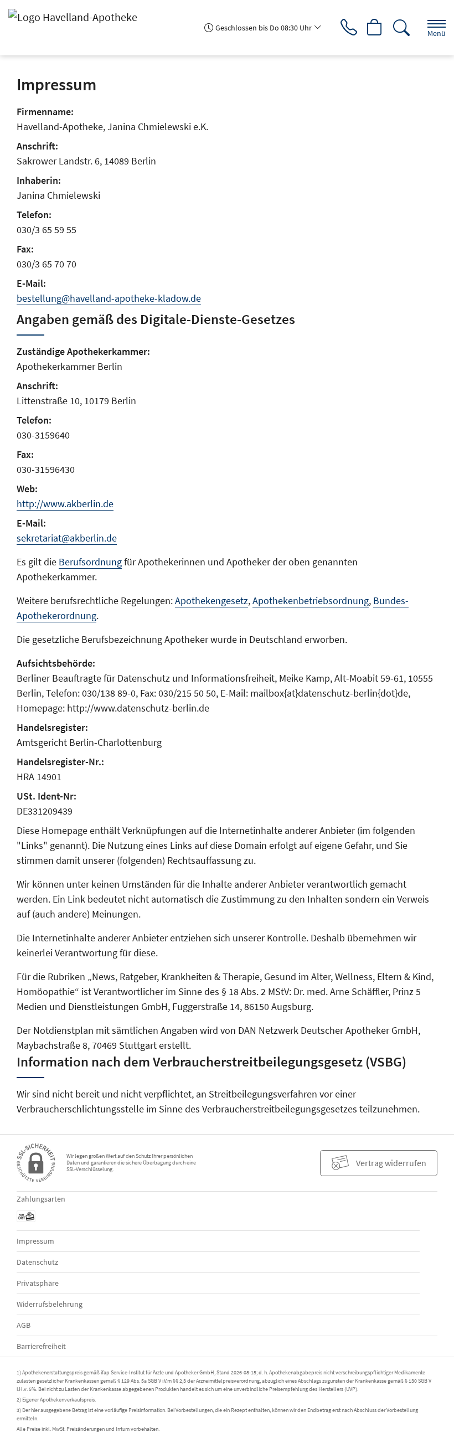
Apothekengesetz (211, 600)
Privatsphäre (38, 1283)
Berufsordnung (90, 561)
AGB (23, 1325)
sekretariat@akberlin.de (67, 538)
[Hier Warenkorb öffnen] (375, 28)
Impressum (35, 1241)
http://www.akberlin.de (65, 503)
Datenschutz (37, 1262)
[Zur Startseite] (77, 17)
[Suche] (401, 27)
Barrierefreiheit (41, 1346)
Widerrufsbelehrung (49, 1304)
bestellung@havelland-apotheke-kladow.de (109, 298)
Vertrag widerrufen (391, 1162)
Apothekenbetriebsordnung (310, 600)
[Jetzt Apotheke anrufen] (349, 28)
